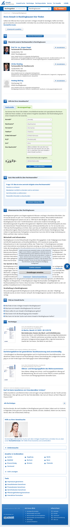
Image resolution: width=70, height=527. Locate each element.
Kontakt (55, 513)
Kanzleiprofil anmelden (32, 511)
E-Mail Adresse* (10, 135)
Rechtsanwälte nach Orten (33, 513)
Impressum (27, 277)
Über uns (55, 519)
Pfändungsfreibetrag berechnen (18, 493)
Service (49, 3)
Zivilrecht (59, 268)
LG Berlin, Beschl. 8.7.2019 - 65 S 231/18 (36, 330)
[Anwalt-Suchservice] (10, 4)
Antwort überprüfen (35, 202)
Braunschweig (12, 463)
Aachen (9, 457)
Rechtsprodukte (40, 3)
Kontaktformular (10, 25)
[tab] (14, 29)
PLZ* (7, 139)
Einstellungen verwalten (35, 272)
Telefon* (8, 132)
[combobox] (39, 119)
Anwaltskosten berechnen (16, 484)
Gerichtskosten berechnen (16, 490)
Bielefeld (10, 460)
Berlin (48, 457)
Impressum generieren (15, 482)
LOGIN (66, 3)
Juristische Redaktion (32, 521)
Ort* (6, 143)
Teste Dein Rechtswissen (35, 36)
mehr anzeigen (12, 472)
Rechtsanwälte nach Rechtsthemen (36, 517)
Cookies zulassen (35, 268)
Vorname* (9, 128)
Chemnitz (50, 463)
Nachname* (9, 124)
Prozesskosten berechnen (16, 487)
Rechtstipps (30, 3)
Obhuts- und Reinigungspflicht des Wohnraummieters (42, 369)
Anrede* (8, 119)
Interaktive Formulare (15, 495)
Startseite (55, 511)
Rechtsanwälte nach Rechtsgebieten (36, 515)
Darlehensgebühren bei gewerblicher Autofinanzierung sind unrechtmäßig (32, 352)
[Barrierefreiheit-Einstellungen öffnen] (67, 266)
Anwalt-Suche (20, 3)
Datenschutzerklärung (39, 277)
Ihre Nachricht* (10, 147)
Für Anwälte (57, 3)
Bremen (29, 463)
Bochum (29, 460)
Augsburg (30, 457)
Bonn (48, 460)
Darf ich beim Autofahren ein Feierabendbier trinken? (24, 390)
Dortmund (10, 466)
